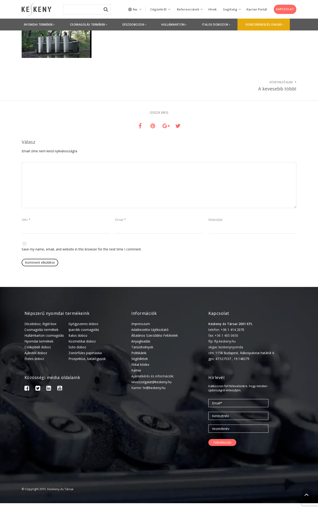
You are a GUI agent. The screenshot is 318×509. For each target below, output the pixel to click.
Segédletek (139, 358)
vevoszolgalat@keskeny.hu (151, 382)
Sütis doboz (77, 347)
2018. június (254, 507)
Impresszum (140, 324)
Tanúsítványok (142, 347)
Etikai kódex (140, 364)
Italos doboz (77, 335)
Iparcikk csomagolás (83, 329)
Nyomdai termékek (38, 341)
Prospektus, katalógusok (87, 358)
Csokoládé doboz (37, 347)
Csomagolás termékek (41, 329)
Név (26, 219)
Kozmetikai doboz (82, 341)
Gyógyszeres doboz (83, 324)
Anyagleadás (140, 341)
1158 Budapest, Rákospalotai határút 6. (245, 353)
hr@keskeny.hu (154, 388)
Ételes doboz (34, 358)
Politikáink (138, 353)
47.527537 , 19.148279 (232, 358)
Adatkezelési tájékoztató (150, 329)
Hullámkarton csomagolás (44, 335)
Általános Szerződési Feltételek (154, 335)
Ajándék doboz (35, 353)
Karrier (136, 370)
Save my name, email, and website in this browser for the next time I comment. (82, 249)
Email (120, 219)
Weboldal (215, 219)
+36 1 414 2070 (232, 329)
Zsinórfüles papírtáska (85, 353)
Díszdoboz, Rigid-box (40, 324)
